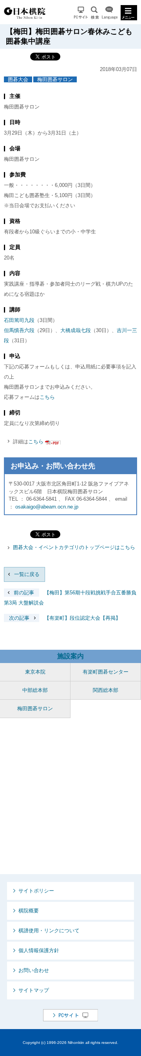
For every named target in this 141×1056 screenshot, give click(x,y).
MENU (129, 12)
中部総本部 (35, 690)
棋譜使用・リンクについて (49, 930)
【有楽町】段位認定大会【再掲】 (65, 618)
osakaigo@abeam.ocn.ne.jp (46, 507)
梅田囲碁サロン (55, 79)
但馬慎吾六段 (19, 330)
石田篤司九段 (19, 320)
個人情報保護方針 (38, 950)
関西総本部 (105, 690)
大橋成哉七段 (75, 330)
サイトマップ (33, 990)
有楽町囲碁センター (105, 672)
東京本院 (35, 672)
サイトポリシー (36, 891)
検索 (95, 12)
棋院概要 (28, 911)
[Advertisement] (70, 796)
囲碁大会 (18, 79)
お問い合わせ (33, 970)
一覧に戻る (27, 574)
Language (110, 12)
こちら (47, 397)
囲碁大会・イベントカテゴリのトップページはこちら (74, 547)
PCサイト (81, 13)
